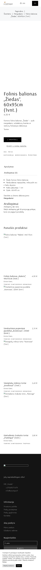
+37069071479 (11, 487)
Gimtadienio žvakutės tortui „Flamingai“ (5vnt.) (16, 436)
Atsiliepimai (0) (11, 173)
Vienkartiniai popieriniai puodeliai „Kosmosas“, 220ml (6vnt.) (16, 330)
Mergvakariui (8, 198)
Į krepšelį (12, 139)
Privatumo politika (10, 506)
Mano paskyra (9, 527)
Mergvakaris (21, 155)
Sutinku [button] (19, 566)
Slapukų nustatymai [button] (9, 566)
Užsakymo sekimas (10, 530)
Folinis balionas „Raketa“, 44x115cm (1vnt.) (15, 277)
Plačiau (4, 562)
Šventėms (32, 155)
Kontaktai (7, 515)
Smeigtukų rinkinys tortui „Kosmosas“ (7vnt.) (15, 384)
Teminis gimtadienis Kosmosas (18, 284)
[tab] (9, 167)
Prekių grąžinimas (10, 512)
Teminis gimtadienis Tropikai (17, 443)
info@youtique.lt (11, 490)
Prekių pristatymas (10, 509)
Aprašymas (9, 166)
